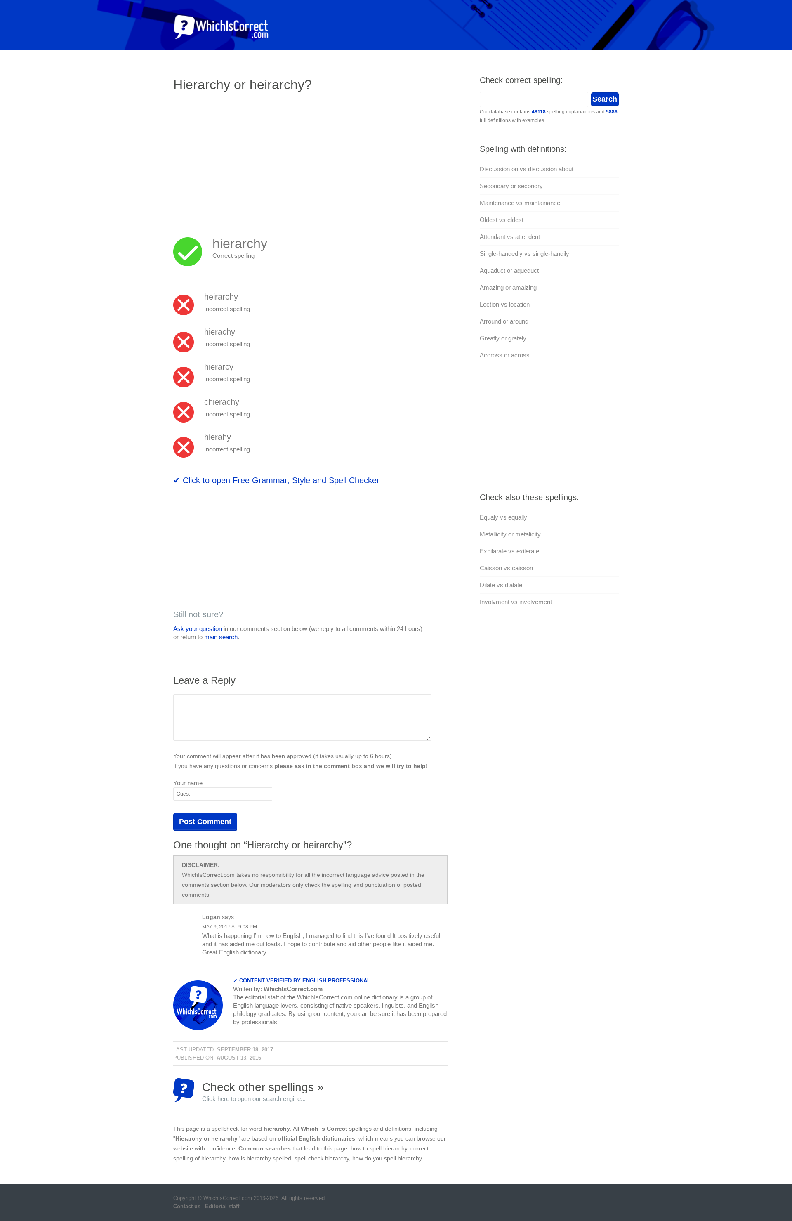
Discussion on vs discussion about (526, 168)
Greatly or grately (503, 338)
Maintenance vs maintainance (520, 202)
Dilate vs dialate (501, 584)
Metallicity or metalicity (510, 534)
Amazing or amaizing (508, 287)
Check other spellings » (263, 1091)
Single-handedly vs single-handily (524, 253)
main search (221, 636)
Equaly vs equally (503, 517)
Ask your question (197, 628)
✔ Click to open (276, 480)
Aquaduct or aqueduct (509, 270)
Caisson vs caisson (506, 568)
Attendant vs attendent (510, 236)
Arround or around (504, 321)
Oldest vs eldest (501, 219)
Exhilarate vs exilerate (509, 551)
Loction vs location (505, 304)
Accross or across (505, 355)
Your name (188, 782)
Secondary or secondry (511, 185)
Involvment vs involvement (516, 601)
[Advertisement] (242, 159)
